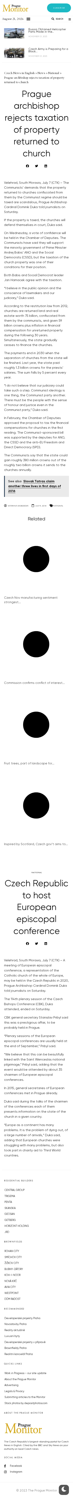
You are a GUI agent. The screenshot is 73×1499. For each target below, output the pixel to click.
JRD (6, 1232)
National (58, 505)
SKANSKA (10, 1208)
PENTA (8, 1202)
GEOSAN (9, 1214)
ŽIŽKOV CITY (11, 1263)
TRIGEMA (9, 1196)
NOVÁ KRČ (10, 1281)
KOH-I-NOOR (12, 1275)
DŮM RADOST (12, 1299)
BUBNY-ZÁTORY (13, 1269)
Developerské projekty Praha (22, 1318)
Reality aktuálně (14, 1330)
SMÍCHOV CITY (13, 1257)
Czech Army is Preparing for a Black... (48, 50)
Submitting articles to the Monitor (24, 1397)
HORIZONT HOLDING (16, 1226)
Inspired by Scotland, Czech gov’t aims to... (36, 844)
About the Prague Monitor (20, 1379)
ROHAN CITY (11, 1251)
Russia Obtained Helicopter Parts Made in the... (47, 30)
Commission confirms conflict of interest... (34, 682)
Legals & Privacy (14, 1391)
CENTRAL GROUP (14, 1190)
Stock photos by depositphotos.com (25, 1403)
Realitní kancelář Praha (18, 1354)
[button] (59, 7)
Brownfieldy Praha (15, 1348)
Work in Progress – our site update (25, 1373)
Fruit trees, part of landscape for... (29, 763)
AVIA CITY (10, 1287)
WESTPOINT (11, 1293)
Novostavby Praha (15, 1324)
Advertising (11, 1385)
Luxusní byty (12, 1336)
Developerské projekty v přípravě (25, 1342)
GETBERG (10, 1220)
